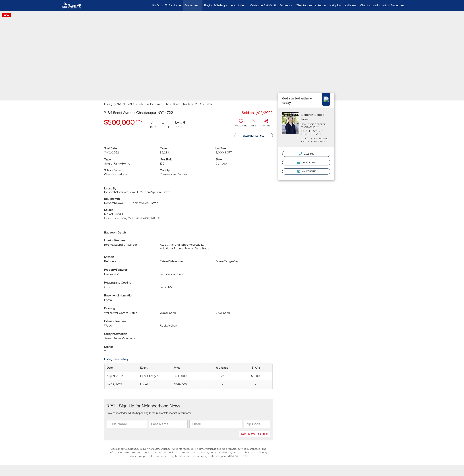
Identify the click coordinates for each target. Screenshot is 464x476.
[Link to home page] (73, 5)
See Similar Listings (253, 136)
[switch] (241, 124)
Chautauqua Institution (311, 5)
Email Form (308, 162)
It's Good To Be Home (166, 5)
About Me (239, 7)
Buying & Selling (216, 7)
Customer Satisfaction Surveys (271, 7)
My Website (308, 171)
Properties (193, 7)
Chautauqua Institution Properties (382, 5)
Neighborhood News (343, 5)
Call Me (308, 154)
